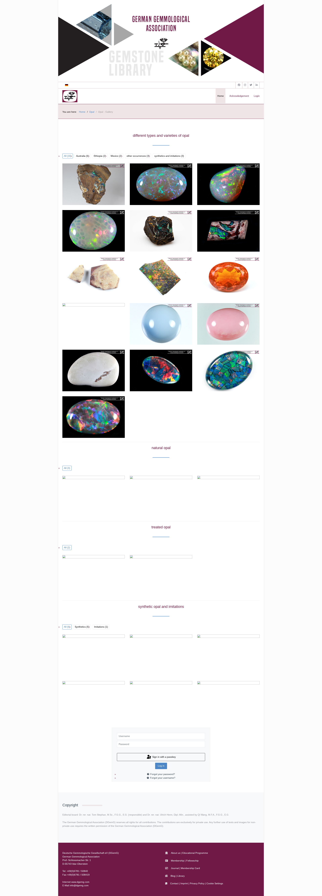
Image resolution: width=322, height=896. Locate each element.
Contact (174, 883)
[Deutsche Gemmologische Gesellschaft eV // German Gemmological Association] (69, 96)
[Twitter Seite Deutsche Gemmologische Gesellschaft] (251, 85)
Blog (173, 876)
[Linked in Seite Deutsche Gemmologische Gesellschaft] (257, 85)
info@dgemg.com (79, 885)
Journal (175, 868)
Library (181, 876)
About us (175, 853)
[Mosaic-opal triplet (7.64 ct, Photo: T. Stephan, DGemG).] (221, 370)
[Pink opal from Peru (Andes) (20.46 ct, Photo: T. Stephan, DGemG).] (221, 324)
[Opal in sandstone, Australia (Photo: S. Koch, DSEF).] (86, 184)
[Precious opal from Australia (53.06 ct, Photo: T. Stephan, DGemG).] (153, 184)
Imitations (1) (101, 626)
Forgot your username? (162, 777)
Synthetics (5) (82, 626)
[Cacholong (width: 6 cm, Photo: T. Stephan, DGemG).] (86, 370)
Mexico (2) (116, 156)
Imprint (184, 883)
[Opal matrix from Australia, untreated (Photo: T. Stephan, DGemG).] (86, 277)
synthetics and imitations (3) (169, 156)
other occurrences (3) (138, 156)
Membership (177, 860)
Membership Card (190, 868)
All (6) (67, 626)
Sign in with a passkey (164, 757)
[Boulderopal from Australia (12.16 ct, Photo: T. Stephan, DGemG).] (221, 230)
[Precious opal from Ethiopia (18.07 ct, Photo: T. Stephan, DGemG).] (221, 184)
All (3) (67, 468)
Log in (161, 765)
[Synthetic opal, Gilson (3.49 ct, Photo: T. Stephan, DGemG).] (86, 417)
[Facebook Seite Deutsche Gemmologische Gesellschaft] (238, 85)
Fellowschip (192, 860)
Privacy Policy (197, 883)
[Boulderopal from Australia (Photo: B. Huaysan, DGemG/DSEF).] (153, 230)
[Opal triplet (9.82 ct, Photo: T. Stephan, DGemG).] (153, 370)
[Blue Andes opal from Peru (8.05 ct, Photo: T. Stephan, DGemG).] (153, 324)
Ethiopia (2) (100, 156)
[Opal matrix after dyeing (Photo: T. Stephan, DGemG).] (153, 277)
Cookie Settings (214, 883)
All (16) (67, 156)
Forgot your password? (162, 774)
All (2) (67, 547)
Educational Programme (195, 853)
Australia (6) (82, 156)
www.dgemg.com (80, 882)
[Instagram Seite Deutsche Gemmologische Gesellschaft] (245, 85)
